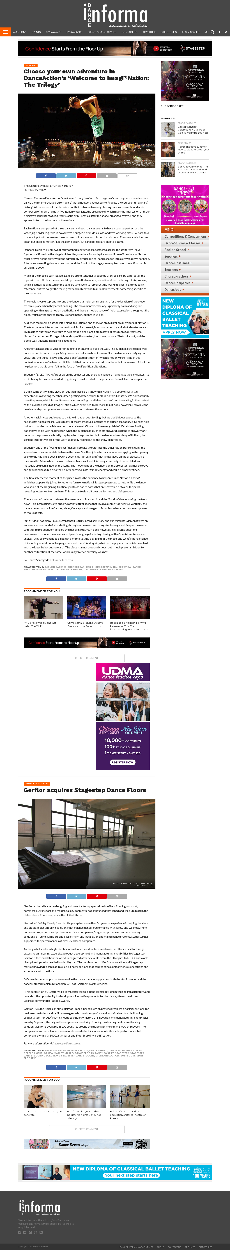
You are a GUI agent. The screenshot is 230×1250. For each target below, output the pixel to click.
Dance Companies (177, 283)
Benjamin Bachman (57, 1050)
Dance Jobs (172, 290)
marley (59, 1053)
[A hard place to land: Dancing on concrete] (43, 1107)
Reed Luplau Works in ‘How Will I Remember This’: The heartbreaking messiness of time (129, 626)
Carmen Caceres (55, 567)
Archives (190, 1247)
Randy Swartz (56, 923)
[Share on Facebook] (46, 174)
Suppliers (171, 256)
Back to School (175, 250)
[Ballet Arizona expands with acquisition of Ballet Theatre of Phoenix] (130, 1107)
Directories (169, 32)
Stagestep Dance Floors (77, 1055)
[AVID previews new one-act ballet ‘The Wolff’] (43, 618)
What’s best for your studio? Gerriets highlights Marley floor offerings (84, 1114)
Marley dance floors (79, 1053)
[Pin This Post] (86, 174)
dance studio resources (125, 1050)
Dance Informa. (63, 560)
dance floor (79, 1050)
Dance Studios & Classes (182, 243)
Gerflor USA (44, 1053)
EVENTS (36, 32)
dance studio (98, 1050)
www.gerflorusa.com (67, 1043)
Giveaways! (53, 32)
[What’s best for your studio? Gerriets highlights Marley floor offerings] (87, 1107)
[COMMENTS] (127, 174)
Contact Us (129, 32)
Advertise (149, 32)
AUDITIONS (20, 32)
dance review (122, 567)
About (160, 1247)
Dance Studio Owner (102, 32)
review (118, 569)
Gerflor (29, 1053)
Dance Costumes (176, 263)
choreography (102, 567)
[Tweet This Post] (66, 174)
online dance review (68, 569)
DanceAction (45, 569)
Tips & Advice (74, 32)
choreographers (79, 567)
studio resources (107, 1055)
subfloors (128, 1055)
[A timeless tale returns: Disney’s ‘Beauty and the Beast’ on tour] (87, 618)
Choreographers (176, 276)
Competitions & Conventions (185, 236)
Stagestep (122, 1053)
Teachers (171, 270)
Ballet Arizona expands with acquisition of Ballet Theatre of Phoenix (128, 1114)
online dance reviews (98, 569)
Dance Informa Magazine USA (136, 1247)
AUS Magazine (191, 32)
